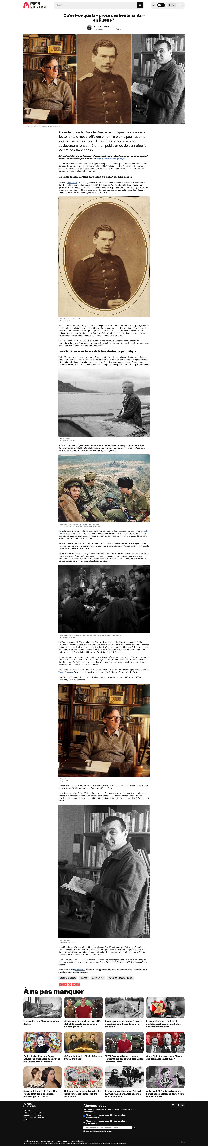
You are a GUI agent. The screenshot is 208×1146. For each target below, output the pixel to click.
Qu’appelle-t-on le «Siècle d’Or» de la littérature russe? (83, 1057)
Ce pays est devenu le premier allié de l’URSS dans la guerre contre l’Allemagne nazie (82, 1024)
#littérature (97, 978)
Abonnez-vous (94, 1105)
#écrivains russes (68, 978)
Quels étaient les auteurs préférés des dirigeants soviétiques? (164, 1057)
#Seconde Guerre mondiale (120, 978)
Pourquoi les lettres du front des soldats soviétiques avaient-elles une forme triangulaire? (163, 1024)
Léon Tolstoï (72, 183)
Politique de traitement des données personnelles (33, 1114)
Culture (118, 29)
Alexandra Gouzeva (102, 27)
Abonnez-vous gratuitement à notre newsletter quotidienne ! (106, 1122)
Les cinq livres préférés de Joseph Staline (41, 1022)
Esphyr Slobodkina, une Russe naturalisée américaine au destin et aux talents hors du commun (41, 1059)
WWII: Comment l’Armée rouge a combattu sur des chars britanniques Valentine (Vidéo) (124, 1059)
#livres (84, 978)
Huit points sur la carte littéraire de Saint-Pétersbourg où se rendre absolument (82, 1094)
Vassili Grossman (65, 672)
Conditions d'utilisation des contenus (34, 1119)
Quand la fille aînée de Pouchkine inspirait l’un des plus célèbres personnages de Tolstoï (40, 1094)
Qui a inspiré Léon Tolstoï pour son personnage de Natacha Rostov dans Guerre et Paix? (165, 1094)
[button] (135, 4)
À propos (26, 1110)
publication (79, 969)
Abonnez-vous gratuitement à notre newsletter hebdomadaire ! (106, 1116)
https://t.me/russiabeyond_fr (110, 158)
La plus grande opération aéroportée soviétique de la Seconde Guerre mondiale (124, 1024)
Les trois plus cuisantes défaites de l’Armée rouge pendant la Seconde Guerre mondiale (123, 1094)
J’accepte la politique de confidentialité (99, 1131)
